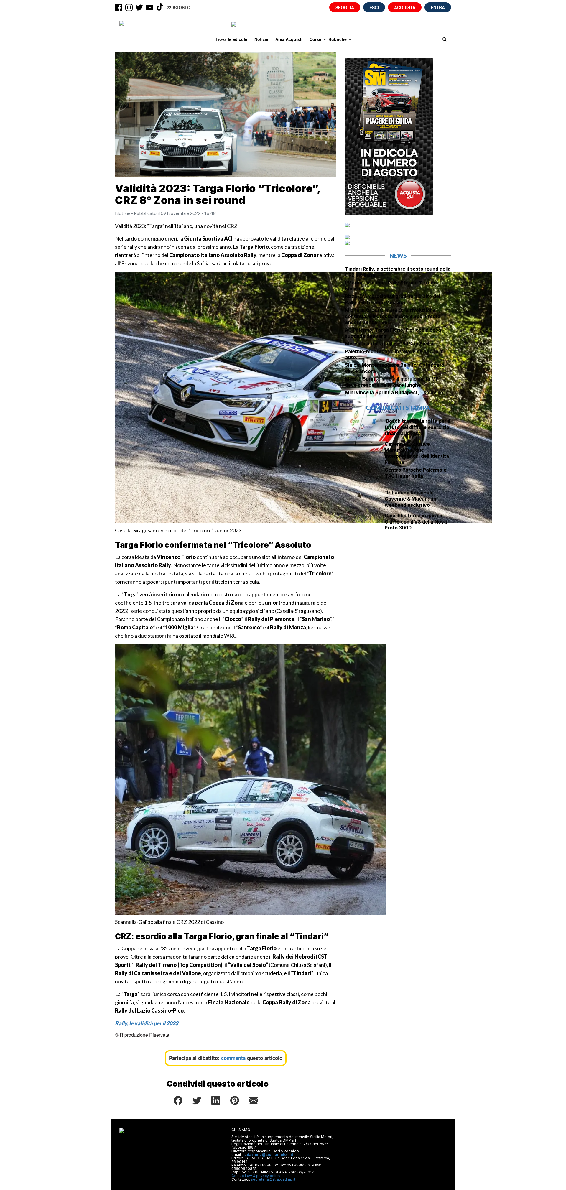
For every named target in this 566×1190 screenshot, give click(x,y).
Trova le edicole (231, 39)
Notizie (261, 39)
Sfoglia (344, 7)
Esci (374, 7)
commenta (233, 1057)
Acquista (404, 7)
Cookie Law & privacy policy (255, 1175)
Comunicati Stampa (398, 407)
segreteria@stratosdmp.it (273, 1179)
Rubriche (337, 39)
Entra (438, 7)
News (398, 255)
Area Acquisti (288, 39)
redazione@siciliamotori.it (268, 1154)
